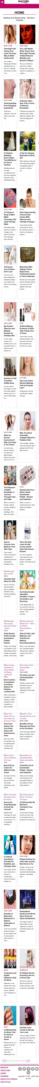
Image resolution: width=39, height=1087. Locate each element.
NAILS (6, 576)
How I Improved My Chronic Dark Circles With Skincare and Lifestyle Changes (27, 217)
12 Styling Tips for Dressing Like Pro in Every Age (27, 975)
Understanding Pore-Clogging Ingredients (10, 105)
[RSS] (28, 1072)
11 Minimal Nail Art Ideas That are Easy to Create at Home (10, 1034)
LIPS (5, 762)
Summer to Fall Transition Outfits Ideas (10, 380)
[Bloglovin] (28, 1069)
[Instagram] (37, 1069)
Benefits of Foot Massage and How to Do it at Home (27, 726)
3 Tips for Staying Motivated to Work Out (27, 155)
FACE (21, 323)
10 (26, 1061)
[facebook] (20, 1069)
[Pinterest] (33, 1069)
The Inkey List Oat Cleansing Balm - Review (27, 677)
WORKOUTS (24, 970)
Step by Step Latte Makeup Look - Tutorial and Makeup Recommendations (27, 638)
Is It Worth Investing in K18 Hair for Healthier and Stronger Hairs (10, 861)
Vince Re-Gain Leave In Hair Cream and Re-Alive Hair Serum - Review (27, 546)
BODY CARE (8, 46)
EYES (22, 209)
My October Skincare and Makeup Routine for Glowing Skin (9, 331)
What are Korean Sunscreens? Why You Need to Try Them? (10, 440)
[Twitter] (24, 1069)
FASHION (4, 1076)
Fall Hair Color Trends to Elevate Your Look (27, 1030)
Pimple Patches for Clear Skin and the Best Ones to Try (27, 861)
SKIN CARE (5, 1070)
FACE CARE (24, 46)
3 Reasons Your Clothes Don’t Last (9, 269)
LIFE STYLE (6, 1082)
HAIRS (3, 1073)
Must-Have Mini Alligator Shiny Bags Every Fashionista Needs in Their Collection (27, 271)
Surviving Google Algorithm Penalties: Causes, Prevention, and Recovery (27, 596)
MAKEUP (4, 1067)
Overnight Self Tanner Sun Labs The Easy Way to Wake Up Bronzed (10, 53)
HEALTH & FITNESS (9, 1079)
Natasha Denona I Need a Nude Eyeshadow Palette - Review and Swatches (27, 494)
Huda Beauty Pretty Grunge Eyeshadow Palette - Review (9, 638)
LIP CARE (23, 378)
